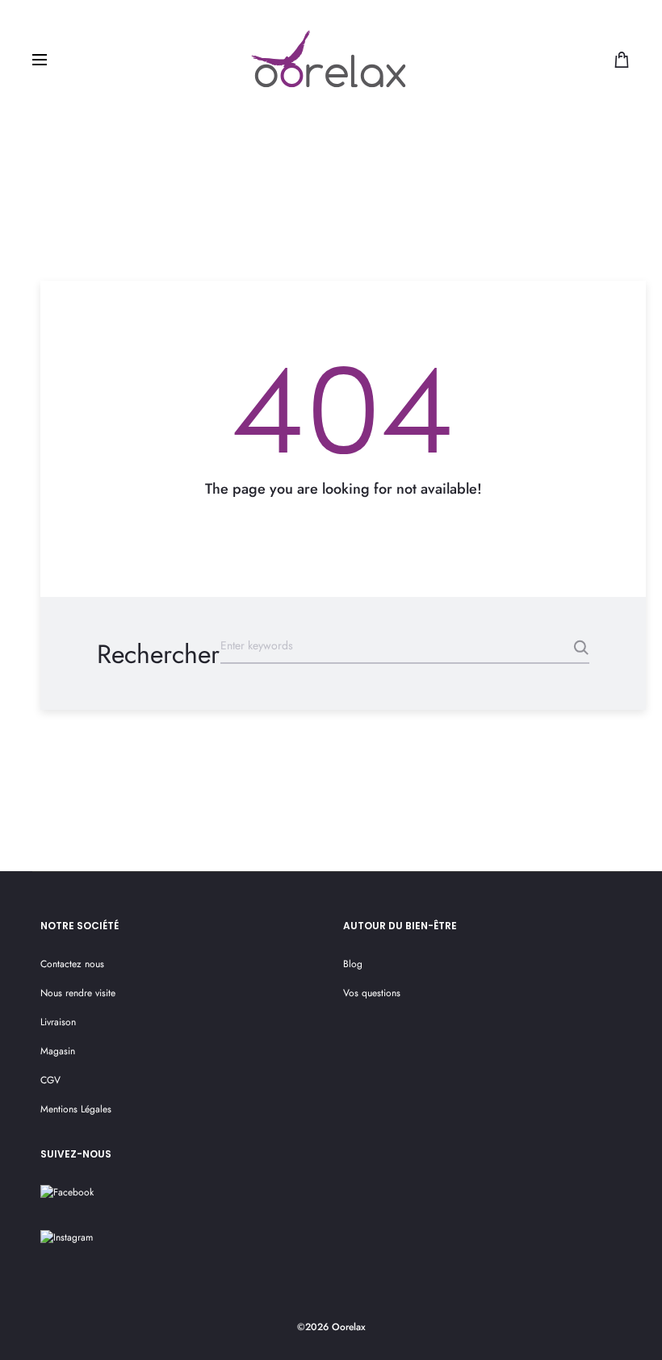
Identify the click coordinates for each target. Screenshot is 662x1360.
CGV (50, 1080)
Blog (352, 964)
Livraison (58, 1022)
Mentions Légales (75, 1109)
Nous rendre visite (77, 993)
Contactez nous (72, 964)
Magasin (57, 1051)
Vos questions (371, 993)
